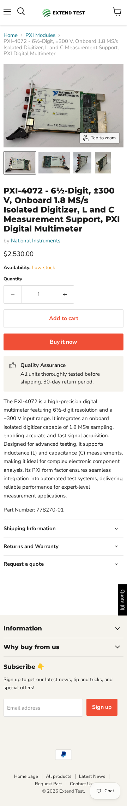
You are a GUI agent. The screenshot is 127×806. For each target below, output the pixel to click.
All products (58, 776)
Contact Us (81, 784)
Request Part (48, 784)
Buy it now (63, 342)
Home (11, 35)
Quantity (13, 279)
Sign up (102, 707)
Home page (26, 776)
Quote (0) (122, 600)
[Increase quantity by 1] (65, 294)
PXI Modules (40, 35)
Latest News (92, 776)
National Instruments (35, 240)
